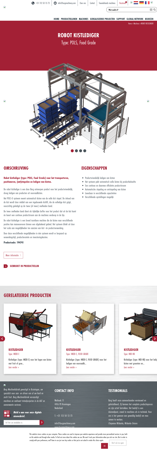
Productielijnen (69, 19)
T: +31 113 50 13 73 (63, 415)
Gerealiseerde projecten (102, 19)
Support (120, 19)
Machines (83, 19)
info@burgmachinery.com (65, 423)
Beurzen (149, 19)
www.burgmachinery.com (64, 427)
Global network (135, 19)
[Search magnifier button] (154, 9)
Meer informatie (12, 255)
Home (56, 19)
